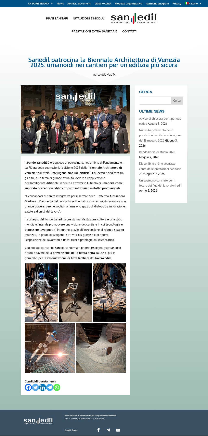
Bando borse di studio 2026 (157, 152)
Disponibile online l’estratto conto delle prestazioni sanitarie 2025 (160, 168)
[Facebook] (28, 387)
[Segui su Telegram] (108, 430)
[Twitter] (35, 387)
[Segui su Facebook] (98, 430)
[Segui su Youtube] (118, 430)
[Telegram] (49, 387)
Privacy (176, 3)
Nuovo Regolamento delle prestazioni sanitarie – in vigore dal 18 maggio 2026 (160, 135)
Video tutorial (103, 3)
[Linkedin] (42, 387)
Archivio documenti (79, 3)
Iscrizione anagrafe (157, 3)
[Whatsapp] (56, 387)
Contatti (129, 31)
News (60, 3)
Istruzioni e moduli (89, 18)
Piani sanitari (57, 18)
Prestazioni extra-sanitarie (94, 31)
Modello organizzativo (128, 3)
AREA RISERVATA (38, 3)
